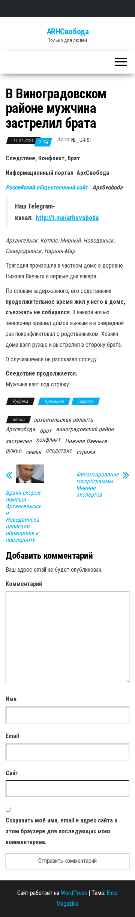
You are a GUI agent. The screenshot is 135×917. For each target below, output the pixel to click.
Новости (85, 401)
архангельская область (63, 419)
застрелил (19, 441)
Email (12, 736)
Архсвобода (20, 429)
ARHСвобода (67, 31)
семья (33, 452)
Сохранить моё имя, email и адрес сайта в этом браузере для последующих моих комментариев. (61, 831)
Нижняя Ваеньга (86, 441)
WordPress (74, 892)
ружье (13, 450)
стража (85, 452)
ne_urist (81, 140)
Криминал (54, 401)
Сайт (12, 772)
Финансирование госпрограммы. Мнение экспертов (97, 484)
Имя (11, 699)
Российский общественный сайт (47, 187)
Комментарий (24, 583)
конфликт (48, 439)
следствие (59, 450)
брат (45, 430)
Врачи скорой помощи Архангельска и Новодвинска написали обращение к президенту (23, 516)
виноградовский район (85, 429)
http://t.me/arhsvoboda (67, 218)
